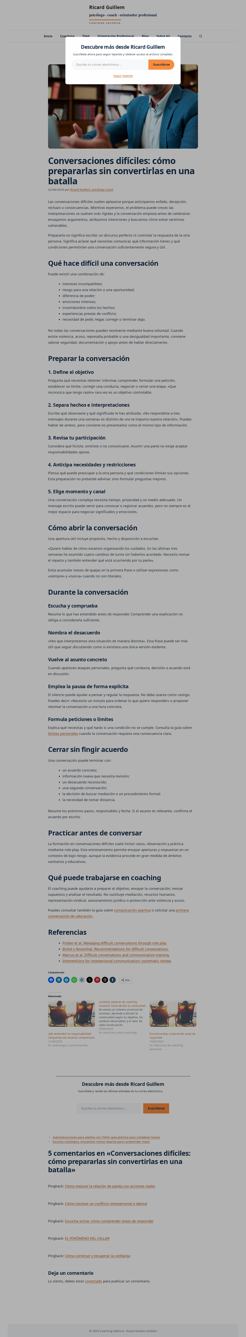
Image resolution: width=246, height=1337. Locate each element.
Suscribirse (161, 64)
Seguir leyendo (123, 76)
